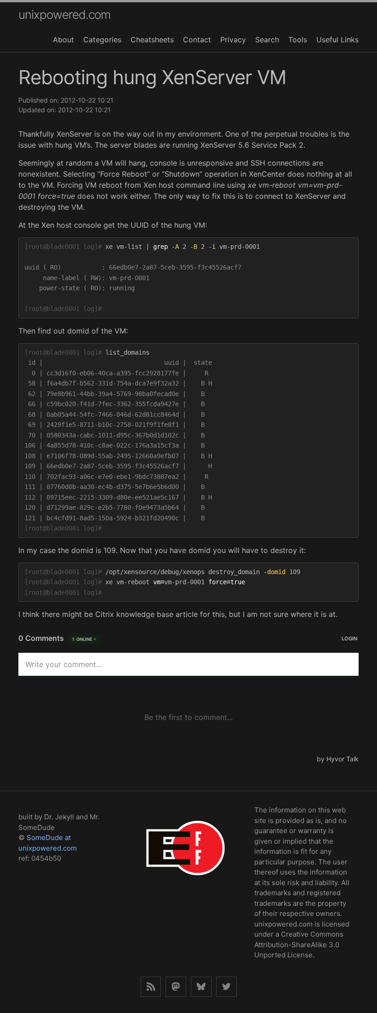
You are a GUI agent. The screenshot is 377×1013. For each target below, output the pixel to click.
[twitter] (226, 987)
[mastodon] (176, 987)
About (63, 39)
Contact (197, 39)
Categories (102, 39)
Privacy (233, 39)
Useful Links (337, 39)
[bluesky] (201, 987)
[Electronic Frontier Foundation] (185, 887)
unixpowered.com (64, 14)
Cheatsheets (152, 39)
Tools (297, 39)
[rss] (151, 987)
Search (267, 39)
